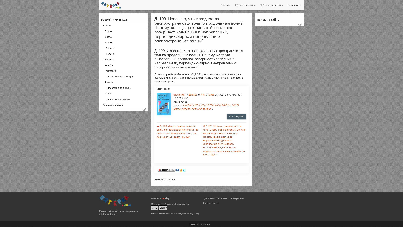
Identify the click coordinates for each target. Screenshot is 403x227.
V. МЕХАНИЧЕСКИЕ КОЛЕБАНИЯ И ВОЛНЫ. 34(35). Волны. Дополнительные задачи (206, 107)
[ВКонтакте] (177, 169)
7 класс (108, 31)
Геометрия (110, 70)
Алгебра (109, 65)
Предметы (108, 59)
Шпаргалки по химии (118, 99)
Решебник (179, 94)
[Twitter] (184, 169)
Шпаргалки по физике (119, 87)
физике (193, 94)
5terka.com (205, 224)
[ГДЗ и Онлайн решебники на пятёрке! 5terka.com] (110, 5)
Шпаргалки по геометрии (120, 76)
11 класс (109, 53)
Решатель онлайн (113, 104)
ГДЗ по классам (244, 5)
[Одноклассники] (181, 169)
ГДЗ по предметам (270, 5)
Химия (108, 93)
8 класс (108, 36)
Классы (107, 25)
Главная (225, 5)
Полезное (293, 5)
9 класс (108, 42)
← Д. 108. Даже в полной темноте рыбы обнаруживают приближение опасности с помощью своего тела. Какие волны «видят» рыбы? (177, 131)
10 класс (109, 48)
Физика (109, 82)
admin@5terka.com (107, 214)
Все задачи (236, 116)
